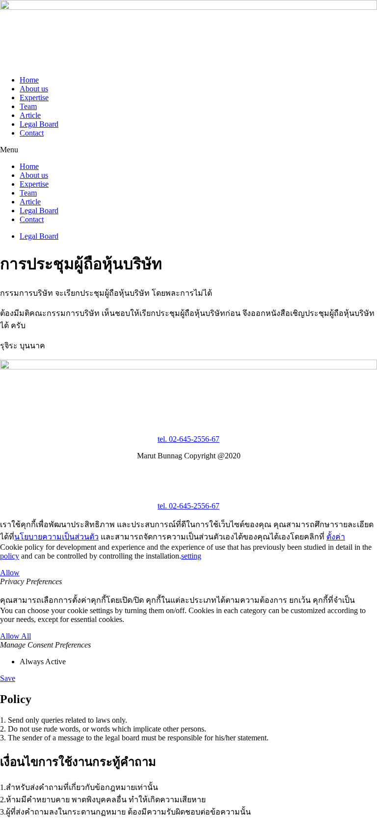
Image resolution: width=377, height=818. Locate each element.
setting (191, 556)
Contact (32, 133)
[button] (188, 149)
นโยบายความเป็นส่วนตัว (56, 537)
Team (28, 106)
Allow (10, 572)
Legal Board (39, 124)
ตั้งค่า (335, 537)
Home (29, 80)
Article (30, 115)
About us (34, 89)
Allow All (15, 636)
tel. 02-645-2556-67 (188, 439)
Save (7, 678)
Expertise (34, 97)
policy (9, 556)
